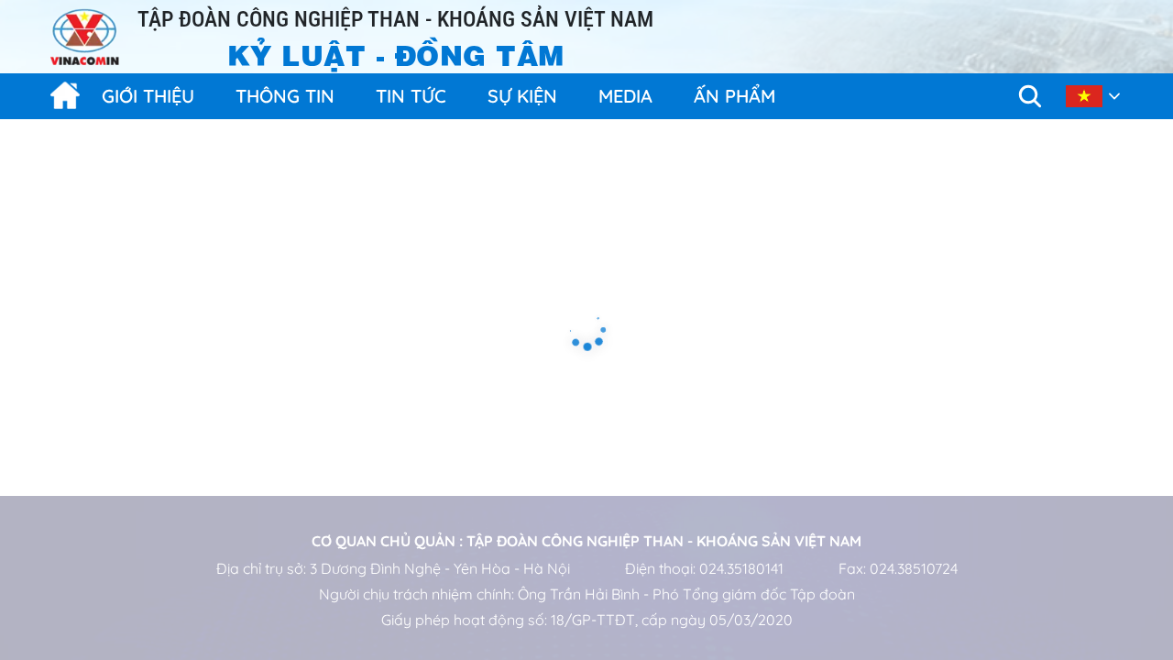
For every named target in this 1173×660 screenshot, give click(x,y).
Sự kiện (522, 95)
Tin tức (411, 95)
